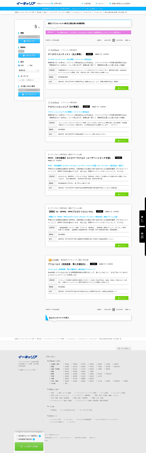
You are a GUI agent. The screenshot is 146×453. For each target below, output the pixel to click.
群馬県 (83, 366)
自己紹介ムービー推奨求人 (28, 436)
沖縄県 (126, 381)
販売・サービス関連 (65, 393)
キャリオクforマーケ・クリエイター (107, 419)
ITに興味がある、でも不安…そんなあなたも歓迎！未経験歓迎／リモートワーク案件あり (89, 32)
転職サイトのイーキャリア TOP (24, 12)
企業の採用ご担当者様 (80, 437)
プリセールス (98, 12)
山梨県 (100, 369)
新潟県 (67, 369)
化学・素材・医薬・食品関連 (60, 398)
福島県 (116, 364)
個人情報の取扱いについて (50, 437)
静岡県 (75, 371)
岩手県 (83, 364)
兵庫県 (92, 374)
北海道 (67, 364)
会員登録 (87, 3)
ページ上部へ (125, 348)
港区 (45, 12)
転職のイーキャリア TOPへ (28, 370)
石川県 (83, 369)
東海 (52, 371)
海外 (66, 383)
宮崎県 (108, 381)
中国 (52, 376)
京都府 (75, 374)
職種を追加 (30, 41)
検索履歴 (142, 237)
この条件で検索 (30, 446)
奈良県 (100, 374)
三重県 (92, 371)
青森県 (75, 364)
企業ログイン (92, 437)
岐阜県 (67, 371)
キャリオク (69, 419)
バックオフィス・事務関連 (82, 395)
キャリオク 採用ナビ (57, 422)
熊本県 (92, 381)
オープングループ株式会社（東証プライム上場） (65, 154)
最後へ (127, 40)
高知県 (92, 378)
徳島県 (67, 378)
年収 (22, 65)
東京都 (39, 12)
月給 (31, 65)
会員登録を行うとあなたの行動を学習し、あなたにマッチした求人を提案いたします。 (73, 9)
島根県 (75, 376)
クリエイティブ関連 (119, 393)
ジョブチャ (72, 422)
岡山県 (83, 376)
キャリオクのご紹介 (86, 410)
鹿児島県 (117, 381)
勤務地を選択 (30, 55)
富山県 (75, 369)
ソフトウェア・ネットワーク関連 (59, 12)
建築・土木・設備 (97, 398)
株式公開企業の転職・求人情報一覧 (116, 12)
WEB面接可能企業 (25, 439)
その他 (53, 383)
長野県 (108, 369)
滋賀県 (67, 374)
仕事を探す (58, 3)
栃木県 (75, 366)
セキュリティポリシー (66, 437)
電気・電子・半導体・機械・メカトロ (106, 395)
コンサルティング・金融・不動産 (61, 400)
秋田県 (100, 364)
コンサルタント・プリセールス (81, 12)
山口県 (100, 376)
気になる (142, 220)
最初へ (100, 40)
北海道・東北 (55, 364)
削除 (38, 36)
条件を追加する (30, 94)
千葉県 (100, 366)
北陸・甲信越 (55, 369)
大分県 (100, 381)
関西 (52, 374)
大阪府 (83, 374)
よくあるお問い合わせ (68, 410)
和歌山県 (108, 374)
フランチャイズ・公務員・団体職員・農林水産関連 (92, 400)
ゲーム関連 (104, 393)
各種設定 (54, 410)
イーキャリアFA (56, 419)
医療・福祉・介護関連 (80, 398)
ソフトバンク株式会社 (68, 50)
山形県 (108, 364)
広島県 (92, 376)
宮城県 (92, 364)
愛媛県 (83, 378)
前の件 (108, 40)
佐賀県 (75, 381)
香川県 (75, 378)
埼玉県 (92, 366)
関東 (52, 366)
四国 (52, 378)
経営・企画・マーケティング (60, 395)
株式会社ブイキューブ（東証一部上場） (75, 260)
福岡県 (67, 381)
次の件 (119, 40)
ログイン (101, 3)
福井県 (92, 369)
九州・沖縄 (54, 381)
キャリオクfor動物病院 (84, 419)
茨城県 (67, 366)
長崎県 (83, 381)
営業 (52, 393)
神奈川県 (117, 366)
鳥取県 (67, 376)
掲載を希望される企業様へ (121, 3)
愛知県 (83, 371)
